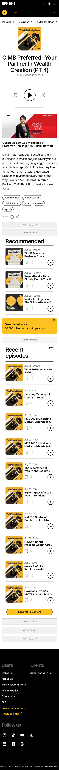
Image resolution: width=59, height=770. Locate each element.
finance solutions (32, 197)
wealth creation (11, 197)
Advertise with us (41, 673)
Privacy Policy (10, 690)
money (27, 203)
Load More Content (29, 612)
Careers (7, 673)
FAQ (4, 702)
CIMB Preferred (11, 203)
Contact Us (9, 696)
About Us (7, 678)
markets (39, 203)
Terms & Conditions (14, 684)
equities (8, 209)
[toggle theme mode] (50, 4)
